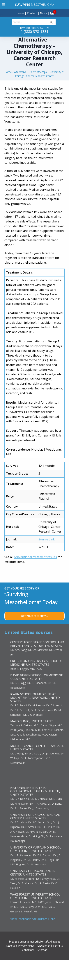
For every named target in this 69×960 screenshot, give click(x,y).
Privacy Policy (26, 945)
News (43, 13)
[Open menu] (3, 5)
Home (20, 13)
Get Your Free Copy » (34, 616)
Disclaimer (43, 945)
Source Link (46, 539)
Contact (32, 13)
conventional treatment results (35, 557)
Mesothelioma (34, 5)
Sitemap (42, 950)
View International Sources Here (32, 919)
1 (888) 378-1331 (34, 31)
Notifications (58, 11)
